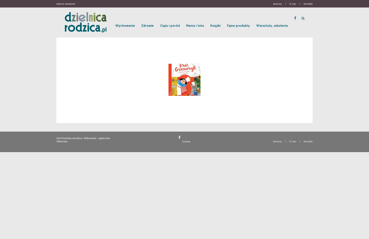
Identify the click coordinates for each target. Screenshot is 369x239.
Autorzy (277, 3)
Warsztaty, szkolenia (272, 25)
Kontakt (308, 3)
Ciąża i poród (170, 25)
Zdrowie (147, 25)
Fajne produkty (238, 25)
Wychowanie (125, 25)
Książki (215, 25)
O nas (292, 3)
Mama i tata (195, 25)
